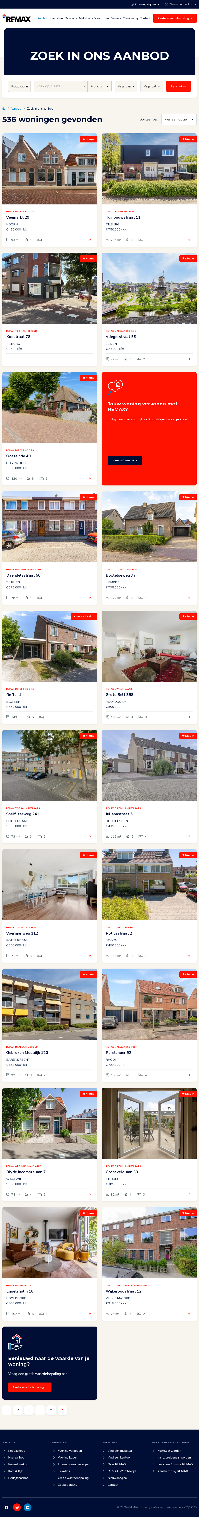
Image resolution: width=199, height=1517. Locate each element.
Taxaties (64, 1471)
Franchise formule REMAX (175, 1464)
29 (51, 1410)
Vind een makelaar (120, 1451)
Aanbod (43, 18)
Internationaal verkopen (74, 1464)
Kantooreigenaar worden (174, 1457)
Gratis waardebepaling (28, 1387)
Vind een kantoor (119, 1457)
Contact (145, 18)
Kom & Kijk (15, 1471)
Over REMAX (117, 1464)
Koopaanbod (16, 1451)
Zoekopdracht (67, 1485)
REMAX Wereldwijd (122, 1471)
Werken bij (130, 18)
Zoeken (181, 86)
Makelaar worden (169, 1451)
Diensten (56, 18)
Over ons (71, 18)
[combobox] (60, 86)
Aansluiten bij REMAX (172, 1471)
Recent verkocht (19, 1464)
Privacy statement (152, 1507)
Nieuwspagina (117, 1478)
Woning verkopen (70, 1451)
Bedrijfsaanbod (18, 1478)
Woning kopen (68, 1457)
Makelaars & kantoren (94, 18)
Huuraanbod (16, 1457)
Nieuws (116, 18)
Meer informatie (123, 460)
